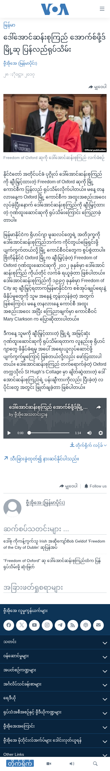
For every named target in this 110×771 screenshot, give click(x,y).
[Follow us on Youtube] (34, 625)
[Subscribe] (98, 625)
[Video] (48, 764)
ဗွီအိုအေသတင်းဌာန (30, 414)
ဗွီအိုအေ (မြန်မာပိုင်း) (20, 63)
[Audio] (71, 764)
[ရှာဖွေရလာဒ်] (95, 764)
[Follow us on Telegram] (60, 625)
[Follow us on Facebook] (8, 625)
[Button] (98, 87)
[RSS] (72, 625)
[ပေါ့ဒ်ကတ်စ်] (85, 625)
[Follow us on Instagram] (47, 625)
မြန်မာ (9, 25)
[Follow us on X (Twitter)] (21, 625)
